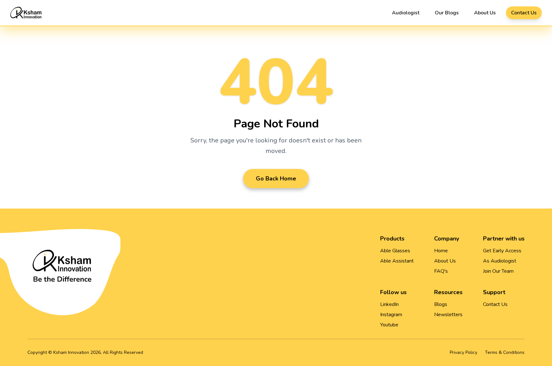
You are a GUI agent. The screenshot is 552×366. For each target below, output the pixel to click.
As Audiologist (499, 260)
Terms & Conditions (505, 352)
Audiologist (405, 12)
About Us (485, 12)
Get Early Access (502, 250)
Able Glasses (395, 250)
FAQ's (441, 271)
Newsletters (448, 314)
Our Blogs (447, 12)
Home (441, 250)
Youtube (389, 324)
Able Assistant (397, 260)
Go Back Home (276, 178)
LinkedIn (389, 304)
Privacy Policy (463, 352)
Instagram (391, 314)
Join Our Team (498, 271)
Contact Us (524, 12)
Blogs (440, 304)
